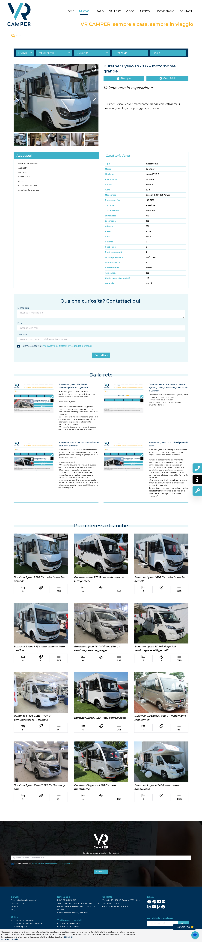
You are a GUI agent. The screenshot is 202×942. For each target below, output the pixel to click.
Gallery (115, 11)
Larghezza (110, 221)
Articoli (146, 11)
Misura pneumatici (114, 257)
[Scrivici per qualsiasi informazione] (197, 479)
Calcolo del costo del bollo (22, 920)
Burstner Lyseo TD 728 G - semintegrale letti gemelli (73, 386)
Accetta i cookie (9, 939)
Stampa (125, 78)
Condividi (169, 78)
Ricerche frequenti (19, 926)
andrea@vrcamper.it (118, 906)
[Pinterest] (163, 907)
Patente (109, 242)
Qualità (14, 906)
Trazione (109, 205)
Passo (108, 231)
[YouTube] (154, 907)
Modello (109, 174)
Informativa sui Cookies (68, 926)
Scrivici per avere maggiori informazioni (101, 853)
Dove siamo (166, 11)
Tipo (107, 164)
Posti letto (110, 247)
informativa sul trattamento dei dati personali (67, 346)
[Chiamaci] (197, 468)
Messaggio (23, 308)
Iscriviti (183, 923)
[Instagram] (149, 907)
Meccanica (110, 195)
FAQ (13, 909)
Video (130, 11)
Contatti (186, 11)
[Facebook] (149, 902)
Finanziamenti (17, 903)
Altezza (109, 226)
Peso (107, 236)
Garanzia (109, 283)
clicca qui (67, 937)
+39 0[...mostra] (113, 903)
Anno (107, 190)
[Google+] (154, 902)
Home (69, 11)
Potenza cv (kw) (113, 200)
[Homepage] (19, 14)
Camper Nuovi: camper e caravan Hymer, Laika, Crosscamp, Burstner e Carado (168, 387)
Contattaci (101, 355)
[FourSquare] (158, 907)
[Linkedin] (159, 902)
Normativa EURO (113, 262)
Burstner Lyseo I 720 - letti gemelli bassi (168, 444)
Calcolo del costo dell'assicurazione (26, 923)
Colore (108, 184)
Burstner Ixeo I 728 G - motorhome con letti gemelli (78, 444)
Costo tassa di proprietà (117, 278)
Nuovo (84, 11)
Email (20, 323)
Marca (108, 169)
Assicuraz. (110, 273)
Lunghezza (110, 216)
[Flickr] (163, 902)
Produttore (111, 179)
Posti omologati (113, 252)
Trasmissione (112, 210)
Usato (99, 11)
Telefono (22, 334)
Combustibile (112, 268)
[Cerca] (13, 35)
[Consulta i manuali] (197, 491)
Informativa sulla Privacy (68, 923)
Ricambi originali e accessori (23, 900)
